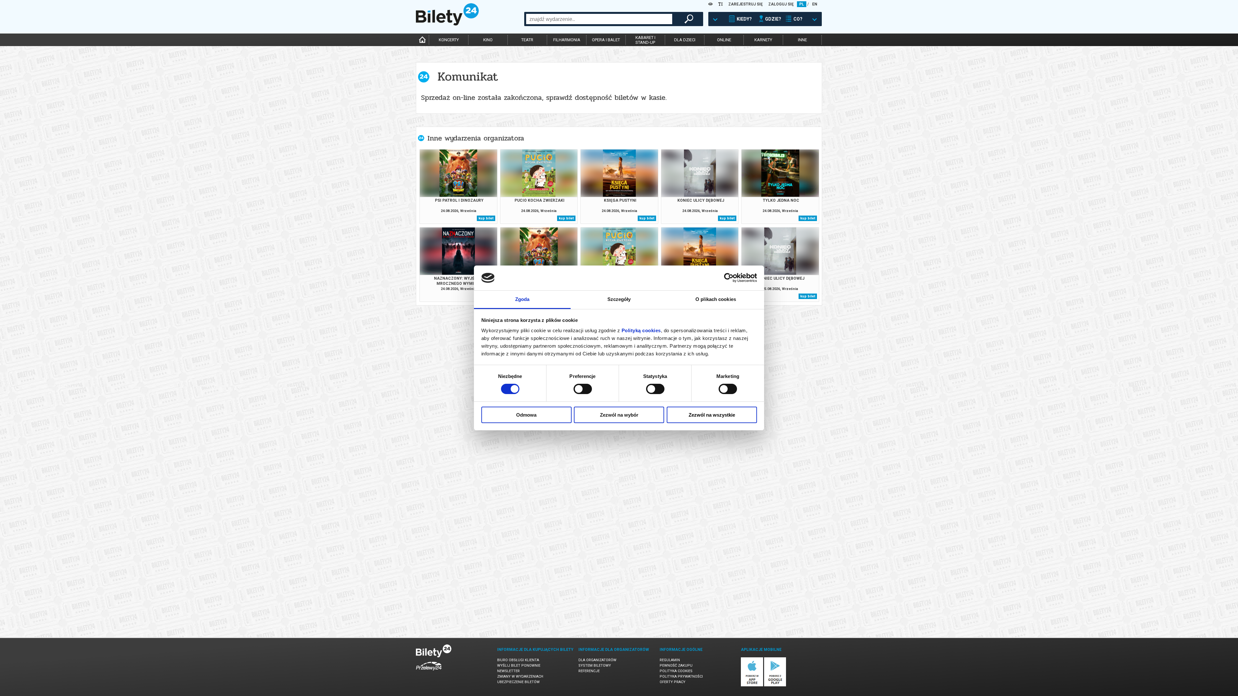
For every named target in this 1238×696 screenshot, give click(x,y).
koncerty (449, 39)
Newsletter (508, 671)
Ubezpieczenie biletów (518, 682)
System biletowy (594, 665)
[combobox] (599, 19)
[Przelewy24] (429, 672)
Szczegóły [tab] (619, 299)
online (724, 39)
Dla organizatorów (597, 660)
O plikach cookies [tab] (715, 299)
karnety (763, 39)
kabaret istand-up (645, 40)
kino (488, 39)
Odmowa (526, 415)
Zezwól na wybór (619, 415)
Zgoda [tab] (522, 299)
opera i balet (606, 39)
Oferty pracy (672, 682)
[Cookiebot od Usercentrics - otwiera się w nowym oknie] (729, 278)
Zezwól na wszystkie (712, 415)
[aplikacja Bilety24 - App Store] (752, 685)
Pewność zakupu (676, 665)
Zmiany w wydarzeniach (520, 676)
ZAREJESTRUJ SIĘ (745, 4)
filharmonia (566, 39)
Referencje (589, 671)
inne (802, 39)
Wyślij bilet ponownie (518, 665)
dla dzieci (684, 39)
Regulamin (670, 660)
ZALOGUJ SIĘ (781, 4)
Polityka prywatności (681, 676)
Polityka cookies (676, 671)
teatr (527, 39)
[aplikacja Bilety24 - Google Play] (775, 685)
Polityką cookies (641, 330)
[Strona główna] (447, 23)
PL (801, 4)
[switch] (583, 389)
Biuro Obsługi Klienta (518, 660)
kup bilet (486, 218)
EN (814, 4)
